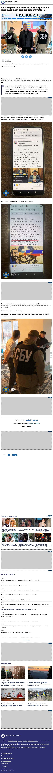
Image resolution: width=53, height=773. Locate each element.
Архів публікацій (5, 763)
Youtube (37, 423)
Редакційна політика (6, 761)
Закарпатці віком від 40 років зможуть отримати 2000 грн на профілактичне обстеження (12, 705)
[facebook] (2, 766)
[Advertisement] (26, 106)
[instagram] (4, 766)
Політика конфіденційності (7, 758)
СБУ (9, 455)
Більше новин (26, 640)
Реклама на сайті (5, 755)
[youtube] (6, 766)
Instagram (35, 420)
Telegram (31, 423)
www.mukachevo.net (15, 744)
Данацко (14, 455)
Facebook (28, 420)
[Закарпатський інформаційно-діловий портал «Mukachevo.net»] (10, 2)
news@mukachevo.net (6, 753)
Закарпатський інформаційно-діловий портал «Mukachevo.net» (23, 741)
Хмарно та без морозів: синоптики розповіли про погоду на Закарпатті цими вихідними (39, 684)
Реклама (26, 17)
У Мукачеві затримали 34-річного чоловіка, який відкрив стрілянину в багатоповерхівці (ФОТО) (13, 684)
